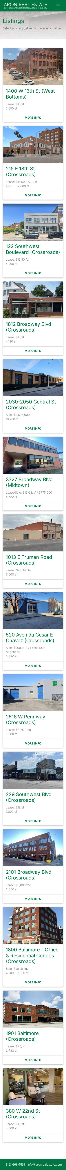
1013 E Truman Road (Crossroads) (29, 560)
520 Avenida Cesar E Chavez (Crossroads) (30, 638)
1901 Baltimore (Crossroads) (22, 1036)
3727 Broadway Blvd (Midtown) (29, 482)
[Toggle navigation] (58, 5)
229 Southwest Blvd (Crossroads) (29, 797)
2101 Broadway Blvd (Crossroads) (28, 875)
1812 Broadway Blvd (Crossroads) (28, 327)
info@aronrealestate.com (44, 1164)
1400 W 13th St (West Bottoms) (30, 94)
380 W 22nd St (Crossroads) (23, 1114)
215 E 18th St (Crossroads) (21, 171)
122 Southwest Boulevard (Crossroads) (33, 249)
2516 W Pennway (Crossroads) (25, 719)
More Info (33, 117)
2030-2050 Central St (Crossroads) (31, 405)
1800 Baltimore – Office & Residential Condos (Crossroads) (32, 955)
